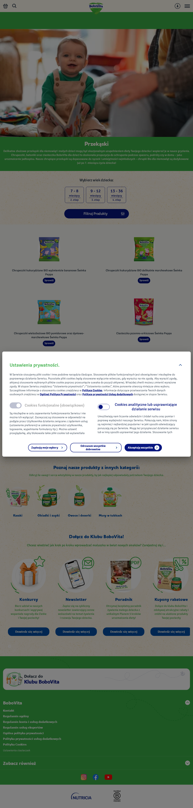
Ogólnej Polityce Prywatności (58, 394)
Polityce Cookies (92, 390)
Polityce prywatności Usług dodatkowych (107, 394)
